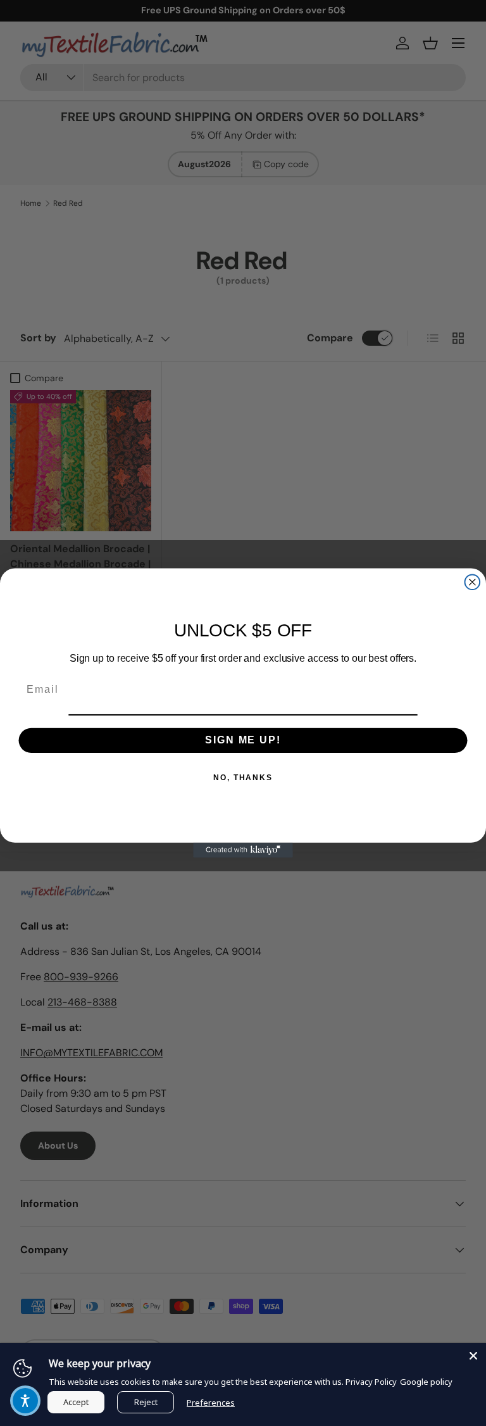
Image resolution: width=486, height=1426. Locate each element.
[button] (25, 1400)
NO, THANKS (243, 777)
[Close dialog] (472, 582)
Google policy (426, 1381)
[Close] (473, 1355)
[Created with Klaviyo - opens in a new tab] (243, 850)
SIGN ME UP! (242, 740)
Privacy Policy (371, 1381)
